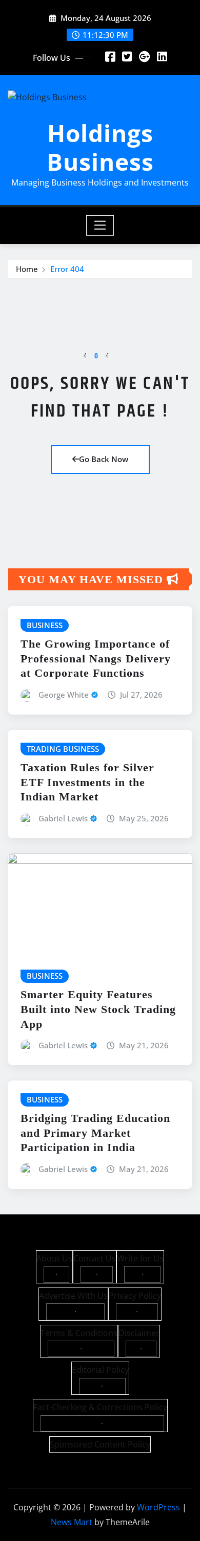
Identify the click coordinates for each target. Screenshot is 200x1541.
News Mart (71, 1522)
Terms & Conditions (79, 1333)
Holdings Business (100, 147)
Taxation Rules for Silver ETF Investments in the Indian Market (87, 782)
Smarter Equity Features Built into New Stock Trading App (98, 1009)
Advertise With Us (73, 1295)
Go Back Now (103, 459)
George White (63, 694)
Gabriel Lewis (63, 818)
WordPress (158, 1507)
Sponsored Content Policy (100, 1444)
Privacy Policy (135, 1295)
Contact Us (94, 1258)
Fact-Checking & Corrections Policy (100, 1407)
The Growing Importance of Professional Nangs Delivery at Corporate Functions (96, 658)
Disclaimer (138, 1333)
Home (27, 269)
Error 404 (67, 269)
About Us (54, 1258)
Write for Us (140, 1258)
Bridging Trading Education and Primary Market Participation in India (95, 1133)
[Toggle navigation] (100, 225)
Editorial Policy (100, 1369)
